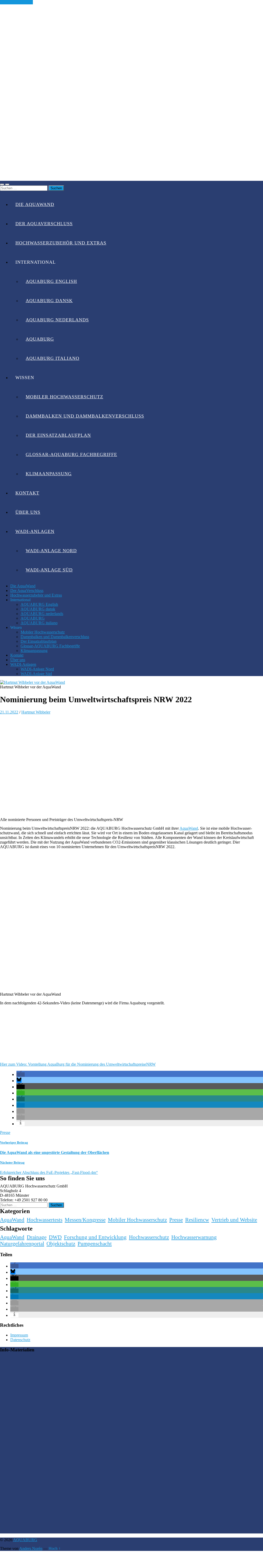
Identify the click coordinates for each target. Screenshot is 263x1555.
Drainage (36, 1237)
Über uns (27, 512)
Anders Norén (30, 1548)
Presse (5, 1132)
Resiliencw (197, 1220)
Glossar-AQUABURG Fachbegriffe (71, 454)
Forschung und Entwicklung (95, 1237)
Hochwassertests (44, 1220)
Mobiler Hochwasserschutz (64, 396)
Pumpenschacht (95, 1244)
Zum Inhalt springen (16, 2)
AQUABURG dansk (49, 300)
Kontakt (27, 493)
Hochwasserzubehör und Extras (60, 242)
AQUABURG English (51, 281)
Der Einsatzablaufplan (58, 435)
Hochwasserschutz (149, 1237)
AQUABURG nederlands (57, 319)
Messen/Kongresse (85, 1220)
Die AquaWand (34, 204)
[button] (20, 1074)
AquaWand (189, 828)
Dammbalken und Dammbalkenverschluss (85, 416)
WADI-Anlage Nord (51, 550)
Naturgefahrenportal (22, 1244)
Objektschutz (60, 1244)
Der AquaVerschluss (44, 223)
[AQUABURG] (131, 178)
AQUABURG (40, 339)
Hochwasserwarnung (194, 1237)
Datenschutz (20, 1340)
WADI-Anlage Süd (49, 569)
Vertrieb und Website (234, 1220)
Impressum (19, 1335)
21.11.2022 (9, 712)
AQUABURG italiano (52, 358)
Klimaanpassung (49, 473)
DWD (55, 1237)
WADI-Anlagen (34, 531)
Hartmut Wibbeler (35, 712)
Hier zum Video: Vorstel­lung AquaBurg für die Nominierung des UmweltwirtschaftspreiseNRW (78, 1064)
